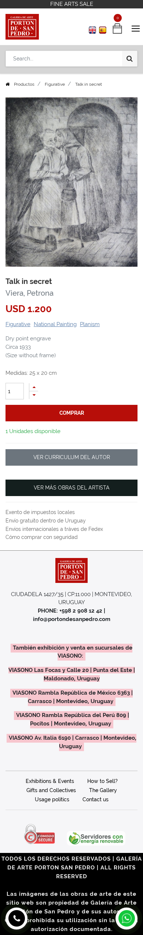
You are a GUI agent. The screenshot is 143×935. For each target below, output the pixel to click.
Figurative (55, 84)
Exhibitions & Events (50, 781)
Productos (24, 84)
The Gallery (103, 790)
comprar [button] (71, 413)
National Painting (55, 324)
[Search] (129, 58)
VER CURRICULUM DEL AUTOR (71, 457)
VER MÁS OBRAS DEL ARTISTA (72, 488)
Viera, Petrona (30, 293)
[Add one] (33, 387)
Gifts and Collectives (51, 790)
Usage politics (52, 799)
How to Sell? (102, 781)
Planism (90, 324)
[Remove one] (33, 395)
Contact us (95, 799)
